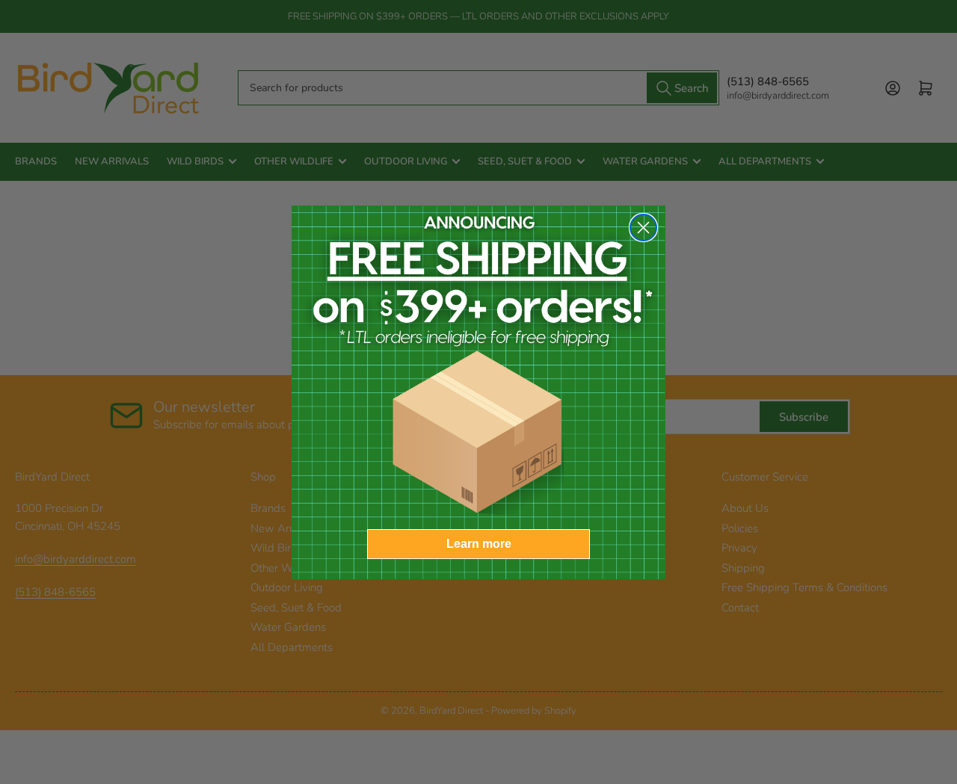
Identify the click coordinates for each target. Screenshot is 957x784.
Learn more (478, 543)
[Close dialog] (643, 227)
